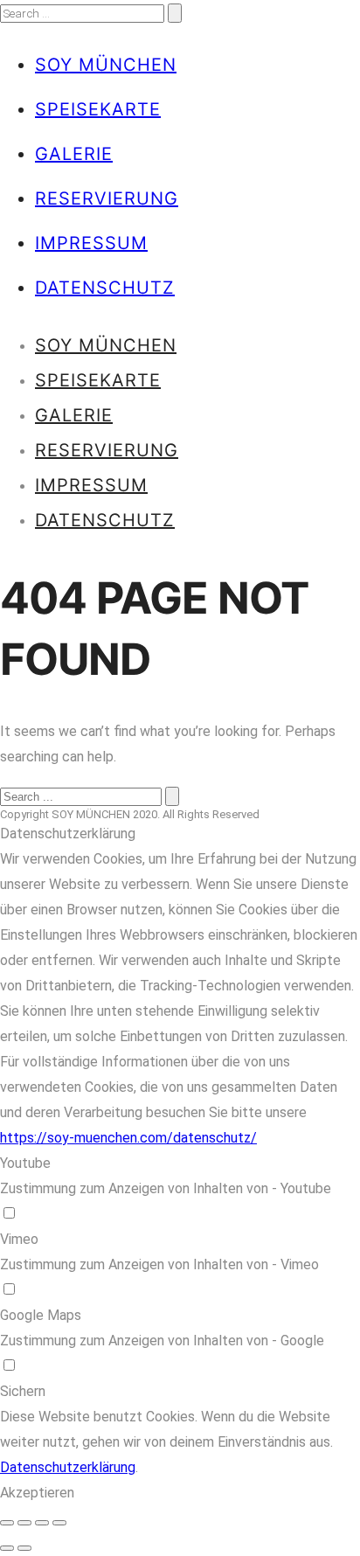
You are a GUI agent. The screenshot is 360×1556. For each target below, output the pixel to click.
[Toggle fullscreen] (42, 1522)
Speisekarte (98, 109)
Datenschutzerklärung (67, 1467)
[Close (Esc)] (7, 1522)
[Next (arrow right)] (24, 1548)
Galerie (74, 153)
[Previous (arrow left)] (7, 1548)
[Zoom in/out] (59, 1522)
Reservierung (106, 198)
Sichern (22, 1391)
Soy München (106, 64)
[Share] (24, 1522)
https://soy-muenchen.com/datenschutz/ (128, 1137)
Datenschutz (105, 287)
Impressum (91, 243)
